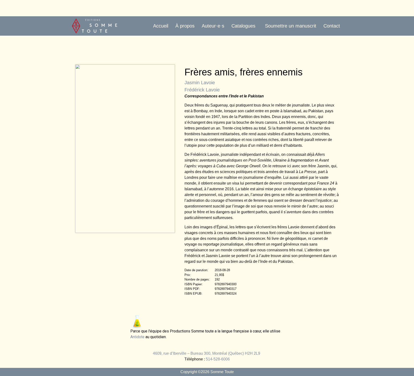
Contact (331, 25)
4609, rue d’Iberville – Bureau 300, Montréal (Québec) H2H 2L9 (207, 353)
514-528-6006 (218, 359)
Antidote (137, 337)
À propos (185, 25)
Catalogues (243, 25)
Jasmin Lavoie (199, 82)
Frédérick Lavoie (202, 89)
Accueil (160, 25)
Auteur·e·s (213, 25)
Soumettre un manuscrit (290, 25)
